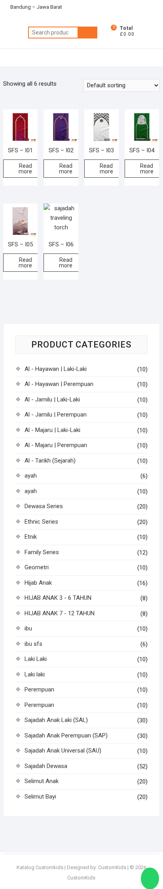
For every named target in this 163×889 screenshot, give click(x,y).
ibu (28, 628)
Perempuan (39, 689)
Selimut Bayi (40, 796)
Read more (25, 169)
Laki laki (35, 674)
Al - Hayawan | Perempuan (59, 384)
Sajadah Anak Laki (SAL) (56, 720)
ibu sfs (33, 643)
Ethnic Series (41, 521)
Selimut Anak (42, 781)
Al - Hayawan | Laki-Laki (56, 368)
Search (87, 32)
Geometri (37, 567)
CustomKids (112, 867)
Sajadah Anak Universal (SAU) (63, 750)
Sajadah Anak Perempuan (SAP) (66, 735)
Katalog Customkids (40, 867)
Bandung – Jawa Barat (35, 7)
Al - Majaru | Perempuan (56, 445)
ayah (31, 475)
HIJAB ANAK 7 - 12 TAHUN (60, 613)
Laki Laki (36, 658)
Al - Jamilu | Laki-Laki (52, 399)
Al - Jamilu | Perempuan (56, 414)
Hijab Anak (38, 582)
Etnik (31, 536)
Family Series (42, 552)
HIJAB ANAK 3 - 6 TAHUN (58, 597)
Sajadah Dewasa (46, 766)
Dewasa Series (44, 506)
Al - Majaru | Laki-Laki (52, 430)
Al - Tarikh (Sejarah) (50, 460)
